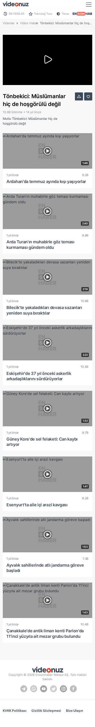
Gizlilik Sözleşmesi (46, 710)
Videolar (9, 23)
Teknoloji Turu (43, 13)
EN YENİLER (16, 13)
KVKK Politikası (15, 710)
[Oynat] (47, 60)
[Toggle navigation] (88, 4)
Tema (65, 13)
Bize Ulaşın (74, 710)
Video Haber (29, 23)
